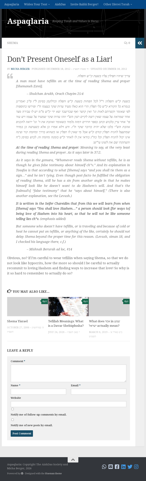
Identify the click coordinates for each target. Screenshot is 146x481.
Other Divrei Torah (116, 4)
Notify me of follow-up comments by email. (39, 414)
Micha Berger (20, 68)
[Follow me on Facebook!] (117, 466)
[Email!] (110, 466)
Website (16, 397)
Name (15, 385)
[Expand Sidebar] (139, 43)
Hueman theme (53, 473)
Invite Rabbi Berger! (84, 4)
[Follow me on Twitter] (129, 466)
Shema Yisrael (17, 321)
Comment (18, 361)
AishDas (60, 4)
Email (75, 385)
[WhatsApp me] (104, 466)
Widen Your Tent (35, 4)
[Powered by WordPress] (22, 473)
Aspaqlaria (11, 4)
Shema (12, 43)
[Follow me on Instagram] (136, 466)
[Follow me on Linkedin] (123, 466)
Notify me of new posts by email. (32, 425)
